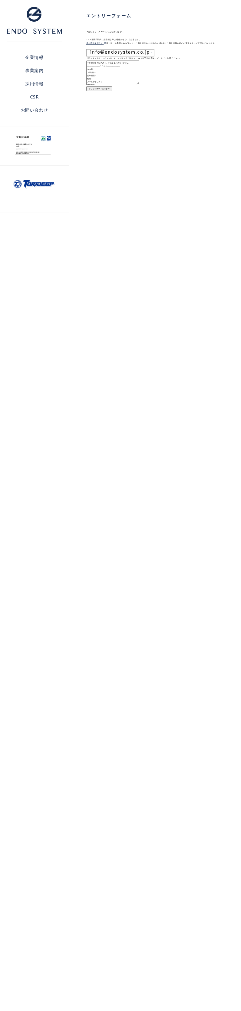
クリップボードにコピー (99, 88)
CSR (34, 97)
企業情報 (34, 57)
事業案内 (34, 70)
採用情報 (34, 84)
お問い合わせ (34, 110)
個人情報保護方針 (94, 43)
